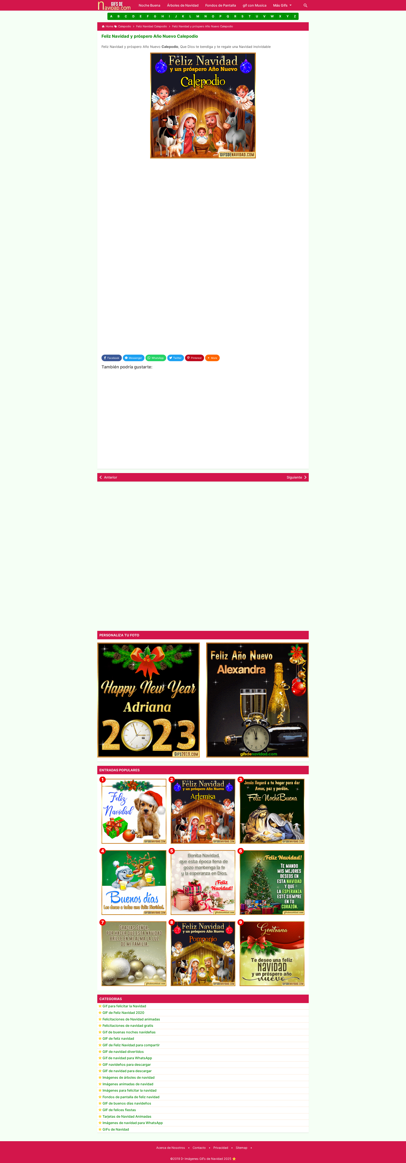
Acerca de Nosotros (170, 1147)
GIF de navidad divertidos (123, 1051)
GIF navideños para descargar (127, 1064)
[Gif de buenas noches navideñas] (272, 811)
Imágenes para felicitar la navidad (129, 1090)
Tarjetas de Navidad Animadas (127, 1116)
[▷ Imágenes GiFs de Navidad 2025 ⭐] (114, 5)
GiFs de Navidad (116, 1129)
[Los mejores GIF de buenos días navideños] (134, 882)
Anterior (110, 477)
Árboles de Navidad (183, 5)
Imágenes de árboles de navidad (129, 1078)
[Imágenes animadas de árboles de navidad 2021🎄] (272, 882)
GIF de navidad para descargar (127, 1071)
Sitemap (241, 1147)
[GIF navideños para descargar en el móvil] (203, 882)
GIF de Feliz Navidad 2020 (123, 1013)
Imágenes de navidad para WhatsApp (133, 1123)
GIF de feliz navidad (118, 1039)
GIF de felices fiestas (119, 1110)
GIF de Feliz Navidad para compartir (131, 1045)
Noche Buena (149, 5)
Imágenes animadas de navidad (128, 1084)
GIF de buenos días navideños (127, 1103)
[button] (111, 16)
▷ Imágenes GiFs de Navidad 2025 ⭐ (208, 1158)
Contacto (199, 1147)
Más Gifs (280, 5)
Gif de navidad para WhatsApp (127, 1058)
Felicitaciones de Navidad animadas (131, 1019)
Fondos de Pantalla (220, 5)
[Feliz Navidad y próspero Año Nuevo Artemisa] (203, 811)
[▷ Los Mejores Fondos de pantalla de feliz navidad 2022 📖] (134, 811)
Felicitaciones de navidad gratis (128, 1026)
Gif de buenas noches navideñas (129, 1032)
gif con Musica (254, 5)
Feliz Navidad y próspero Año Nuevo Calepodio (150, 36)
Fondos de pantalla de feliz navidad (131, 1097)
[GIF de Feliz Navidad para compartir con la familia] (134, 953)
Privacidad (220, 1147)
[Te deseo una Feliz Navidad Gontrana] (272, 953)
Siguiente (294, 477)
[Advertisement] (203, 193)
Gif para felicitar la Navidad (124, 1006)
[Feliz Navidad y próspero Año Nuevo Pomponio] (203, 953)
